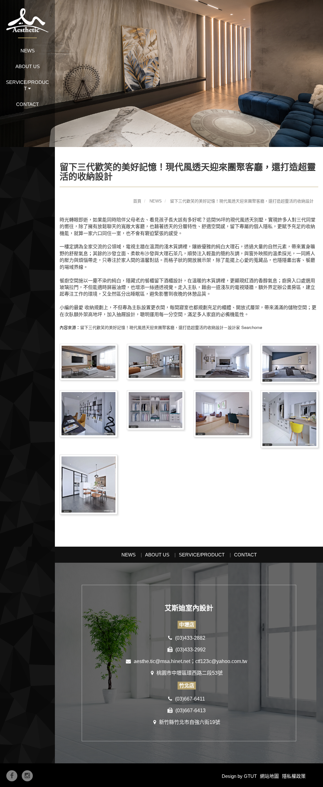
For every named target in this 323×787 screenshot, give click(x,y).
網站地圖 (269, 776)
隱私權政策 (294, 776)
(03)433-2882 (189, 638)
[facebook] (11, 775)
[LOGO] (27, 16)
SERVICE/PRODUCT (202, 554)
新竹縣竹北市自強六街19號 (189, 722)
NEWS (28, 50)
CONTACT (27, 104)
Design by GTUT (239, 776)
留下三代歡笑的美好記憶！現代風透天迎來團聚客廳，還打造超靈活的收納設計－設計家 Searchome (171, 327)
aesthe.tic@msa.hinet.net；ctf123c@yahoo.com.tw (189, 661)
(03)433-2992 (190, 649)
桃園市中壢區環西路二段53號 (189, 673)
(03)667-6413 (190, 710)
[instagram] (27, 775)
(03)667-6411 (189, 699)
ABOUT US (27, 66)
